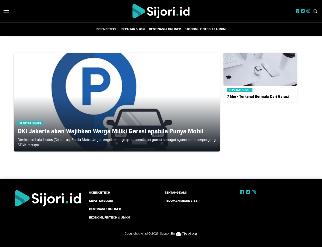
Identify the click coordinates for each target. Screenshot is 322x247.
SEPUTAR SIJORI (133, 29)
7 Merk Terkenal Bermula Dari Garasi (258, 96)
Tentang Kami (176, 192)
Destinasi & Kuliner (165, 29)
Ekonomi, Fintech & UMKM (205, 29)
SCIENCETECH (107, 29)
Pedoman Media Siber (182, 201)
